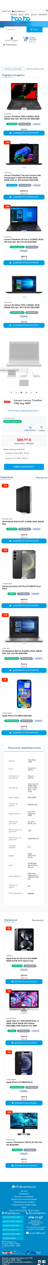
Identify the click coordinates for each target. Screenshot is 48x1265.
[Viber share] (16, 392)
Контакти (24, 1194)
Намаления (6, 477)
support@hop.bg (19, 11)
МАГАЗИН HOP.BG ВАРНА (11, 1225)
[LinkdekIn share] (26, 392)
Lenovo (31, 893)
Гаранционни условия (24, 1202)
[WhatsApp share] (31, 392)
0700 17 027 (6, 11)
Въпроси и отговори (24, 1197)
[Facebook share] (11, 392)
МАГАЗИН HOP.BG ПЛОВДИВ (12, 1221)
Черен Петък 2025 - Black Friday (24, 1211)
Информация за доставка (24, 1205)
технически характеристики (23, 411)
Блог (24, 1208)
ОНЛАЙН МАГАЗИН (9, 1238)
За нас (24, 1191)
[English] (47, 11)
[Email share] (21, 392)
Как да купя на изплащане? (24, 1199)
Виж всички (41, 478)
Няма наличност (23, 467)
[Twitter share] (36, 392)
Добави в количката (26, 133)
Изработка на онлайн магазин (17, 1262)
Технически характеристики (24, 748)
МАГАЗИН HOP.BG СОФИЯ (11, 1217)
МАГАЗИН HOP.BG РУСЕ (10, 1230)
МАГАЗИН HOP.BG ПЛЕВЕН (12, 1234)
